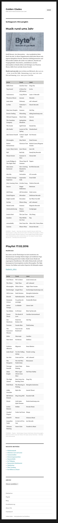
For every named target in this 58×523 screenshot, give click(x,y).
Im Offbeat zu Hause (13, 469)
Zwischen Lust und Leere (14, 452)
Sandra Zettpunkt (23, 236)
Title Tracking (11, 467)
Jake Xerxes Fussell (22, 232)
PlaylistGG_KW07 (11, 269)
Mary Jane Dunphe (10, 234)
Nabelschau (10, 465)
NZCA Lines (14, 434)
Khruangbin (36, 232)
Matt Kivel (8, 434)
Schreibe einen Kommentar (19, 237)
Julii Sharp (30, 232)
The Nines (34, 434)
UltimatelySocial (41, 522)
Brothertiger (20, 433)
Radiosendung (12, 236)
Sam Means (20, 434)
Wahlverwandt (11, 450)
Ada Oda (19, 231)
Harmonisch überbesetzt (14, 463)
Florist (35, 433)
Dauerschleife (11, 459)
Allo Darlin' (24, 231)
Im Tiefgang (11, 461)
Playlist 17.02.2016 (17, 246)
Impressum (9, 511)
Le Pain (41, 232)
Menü (49, 10)
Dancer (33, 231)
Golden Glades (14, 9)
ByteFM (29, 231)
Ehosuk (25, 433)
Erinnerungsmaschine (14, 457)
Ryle (18, 236)
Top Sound (8, 237)
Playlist (13, 231)
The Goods (31, 236)
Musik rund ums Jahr (19, 28)
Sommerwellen (11, 455)
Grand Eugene (9, 232)
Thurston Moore (38, 236)
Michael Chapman (20, 234)
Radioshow (9, 493)
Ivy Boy (15, 232)
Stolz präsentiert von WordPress (22, 516)
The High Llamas (27, 434)
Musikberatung (10, 504)
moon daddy (28, 234)
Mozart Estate (35, 234)
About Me (9, 508)
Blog (7, 500)
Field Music (30, 433)
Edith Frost (38, 231)
